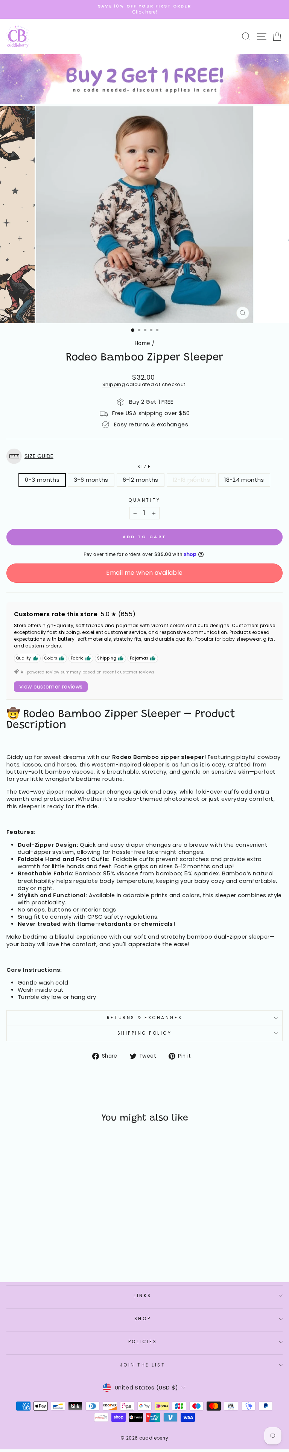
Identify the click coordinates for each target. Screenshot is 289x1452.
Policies (142, 1342)
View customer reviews (50, 686)
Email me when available (144, 572)
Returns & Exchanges (144, 1018)
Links (143, 1296)
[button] (144, 456)
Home (142, 343)
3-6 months (91, 480)
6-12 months (140, 480)
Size (144, 467)
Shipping (113, 385)
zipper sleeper (182, 757)
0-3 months (42, 480)
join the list (143, 1365)
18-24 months (244, 480)
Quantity (144, 500)
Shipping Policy (144, 1033)
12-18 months (191, 480)
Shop (142, 1319)
